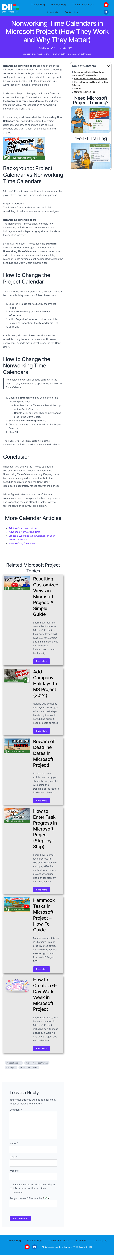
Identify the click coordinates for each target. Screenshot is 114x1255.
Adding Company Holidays (23, 528)
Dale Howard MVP (67, 1247)
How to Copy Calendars (22, 543)
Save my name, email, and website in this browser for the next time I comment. (34, 1188)
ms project (11, 1067)
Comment (16, 1109)
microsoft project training (37, 1063)
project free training (29, 1067)
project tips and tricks (67, 54)
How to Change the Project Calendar (90, 78)
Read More (41, 661)
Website (14, 1170)
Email (14, 1157)
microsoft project (30, 54)
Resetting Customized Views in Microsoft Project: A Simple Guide (46, 596)
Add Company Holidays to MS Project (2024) (45, 683)
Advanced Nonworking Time (24, 531)
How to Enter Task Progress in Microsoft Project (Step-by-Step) (45, 828)
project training (84, 54)
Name (14, 1143)
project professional (48, 54)
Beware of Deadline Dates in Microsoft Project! (44, 753)
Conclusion (79, 88)
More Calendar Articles (84, 92)
